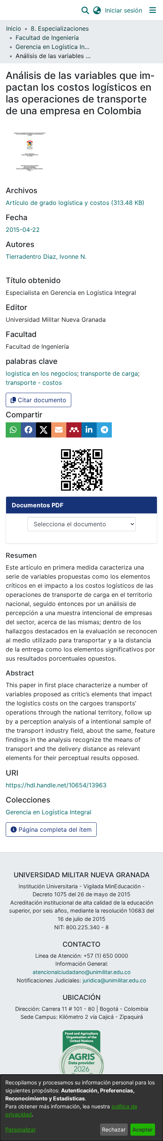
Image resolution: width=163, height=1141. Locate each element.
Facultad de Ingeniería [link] (47, 37)
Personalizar (20, 1129)
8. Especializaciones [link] (60, 28)
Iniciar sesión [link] (124, 10)
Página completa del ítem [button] (54, 829)
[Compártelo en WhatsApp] (13, 430)
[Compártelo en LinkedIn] (89, 430)
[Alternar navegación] (152, 10)
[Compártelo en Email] (58, 430)
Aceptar (142, 1129)
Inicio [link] (13, 28)
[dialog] (81, 1108)
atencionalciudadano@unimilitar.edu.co (82, 972)
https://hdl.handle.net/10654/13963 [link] (56, 785)
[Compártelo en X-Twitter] (43, 430)
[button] (85, 10)
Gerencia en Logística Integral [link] (53, 46)
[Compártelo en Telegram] (104, 430)
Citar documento (41, 400)
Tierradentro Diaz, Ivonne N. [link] (46, 256)
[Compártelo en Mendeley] (74, 430)
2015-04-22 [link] (23, 229)
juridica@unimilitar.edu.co (114, 980)
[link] (75, 202)
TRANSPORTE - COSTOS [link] (34, 382)
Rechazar (113, 1129)
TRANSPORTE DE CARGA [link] (109, 373)
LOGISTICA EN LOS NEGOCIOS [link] (41, 373)
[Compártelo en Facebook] (28, 430)
